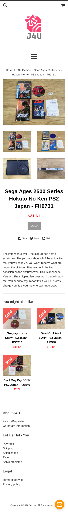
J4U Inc (33, 505)
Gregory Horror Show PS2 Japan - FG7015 (17, 338)
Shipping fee (10, 452)
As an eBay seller (14, 421)
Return (7, 457)
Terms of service (13, 479)
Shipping (8, 448)
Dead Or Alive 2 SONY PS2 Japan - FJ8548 (51, 338)
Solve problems (12, 461)
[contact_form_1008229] (59, 504)
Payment (8, 443)
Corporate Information (16, 425)
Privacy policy (11, 484)
